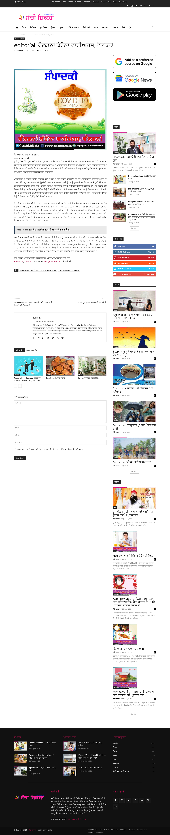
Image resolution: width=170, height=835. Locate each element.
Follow (151, 252)
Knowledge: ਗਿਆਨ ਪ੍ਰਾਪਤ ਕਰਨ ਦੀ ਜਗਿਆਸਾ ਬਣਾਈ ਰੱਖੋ (133, 316)
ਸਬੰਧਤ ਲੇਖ (19, 350)
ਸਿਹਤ (24, 27)
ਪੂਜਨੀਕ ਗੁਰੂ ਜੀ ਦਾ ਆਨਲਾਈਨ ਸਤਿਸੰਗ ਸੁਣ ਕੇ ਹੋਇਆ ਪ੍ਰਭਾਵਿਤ (133, 513)
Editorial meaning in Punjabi (69, 270)
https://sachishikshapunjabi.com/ (44, 321)
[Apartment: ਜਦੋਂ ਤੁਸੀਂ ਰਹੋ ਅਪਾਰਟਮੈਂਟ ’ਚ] (20, 771)
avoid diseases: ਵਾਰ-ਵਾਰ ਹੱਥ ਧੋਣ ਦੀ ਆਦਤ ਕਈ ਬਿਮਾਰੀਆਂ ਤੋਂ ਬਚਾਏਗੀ (33, 304)
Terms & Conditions (120, 2)
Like (152, 246)
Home (16, 35)
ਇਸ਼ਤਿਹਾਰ (87, 2)
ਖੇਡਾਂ (123, 27)
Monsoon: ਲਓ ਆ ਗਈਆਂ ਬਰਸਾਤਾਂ (132, 462)
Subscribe (150, 274)
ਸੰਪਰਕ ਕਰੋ (78, 2)
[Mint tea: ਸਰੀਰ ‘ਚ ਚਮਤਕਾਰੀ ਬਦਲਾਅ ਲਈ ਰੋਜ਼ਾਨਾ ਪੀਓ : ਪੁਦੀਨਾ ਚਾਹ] (134, 678)
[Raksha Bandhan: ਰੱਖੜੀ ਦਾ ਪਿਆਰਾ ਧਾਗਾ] (119, 179)
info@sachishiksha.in (77, 819)
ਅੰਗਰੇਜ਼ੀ (70, 2)
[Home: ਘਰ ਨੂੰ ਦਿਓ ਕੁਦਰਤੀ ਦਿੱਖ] (92, 366)
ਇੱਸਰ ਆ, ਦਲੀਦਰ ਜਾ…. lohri (128, 648)
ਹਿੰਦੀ (64, 2)
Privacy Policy (106, 2)
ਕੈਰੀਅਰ (33, 27)
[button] (153, 27)
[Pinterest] (145, 5)
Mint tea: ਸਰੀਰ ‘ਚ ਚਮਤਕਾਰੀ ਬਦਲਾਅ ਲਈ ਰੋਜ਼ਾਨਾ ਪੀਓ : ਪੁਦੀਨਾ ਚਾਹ (133, 693)
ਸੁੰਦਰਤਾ (53, 27)
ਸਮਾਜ (96, 27)
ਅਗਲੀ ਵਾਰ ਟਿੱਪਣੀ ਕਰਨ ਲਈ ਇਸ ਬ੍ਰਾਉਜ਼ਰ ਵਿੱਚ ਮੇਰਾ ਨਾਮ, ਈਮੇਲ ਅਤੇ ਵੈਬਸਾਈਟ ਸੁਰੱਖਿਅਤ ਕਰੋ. (51, 449)
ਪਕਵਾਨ (115, 27)
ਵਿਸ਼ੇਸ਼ (23, 35)
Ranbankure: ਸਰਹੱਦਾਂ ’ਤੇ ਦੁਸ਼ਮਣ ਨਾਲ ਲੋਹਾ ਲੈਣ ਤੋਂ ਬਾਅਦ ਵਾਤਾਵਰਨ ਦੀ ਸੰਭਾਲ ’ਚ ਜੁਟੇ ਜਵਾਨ (141, 217)
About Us (95, 2)
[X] (154, 5)
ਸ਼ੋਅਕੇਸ (22, 38)
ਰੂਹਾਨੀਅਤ (43, 27)
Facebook (18, 261)
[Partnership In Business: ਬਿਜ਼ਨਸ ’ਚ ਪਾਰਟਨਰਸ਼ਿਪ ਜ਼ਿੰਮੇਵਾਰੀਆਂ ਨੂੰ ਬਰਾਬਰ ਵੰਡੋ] (28, 366)
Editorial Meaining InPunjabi (46, 270)
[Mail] (141, 5)
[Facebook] (128, 5)
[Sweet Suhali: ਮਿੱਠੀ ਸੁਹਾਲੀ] (60, 366)
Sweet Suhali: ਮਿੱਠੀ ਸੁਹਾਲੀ (55, 378)
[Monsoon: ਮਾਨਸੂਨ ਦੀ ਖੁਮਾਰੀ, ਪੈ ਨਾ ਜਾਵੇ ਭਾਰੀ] (134, 411)
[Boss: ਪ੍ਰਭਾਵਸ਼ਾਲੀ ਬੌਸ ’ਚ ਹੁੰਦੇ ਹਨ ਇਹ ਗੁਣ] (134, 143)
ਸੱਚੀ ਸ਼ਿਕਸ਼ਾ (20, 51)
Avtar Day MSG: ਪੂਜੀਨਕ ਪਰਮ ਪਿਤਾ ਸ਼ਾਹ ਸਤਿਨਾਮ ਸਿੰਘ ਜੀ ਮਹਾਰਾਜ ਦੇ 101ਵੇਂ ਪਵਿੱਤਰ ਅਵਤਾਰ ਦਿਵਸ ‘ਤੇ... (134, 602)
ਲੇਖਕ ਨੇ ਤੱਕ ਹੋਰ (31, 350)
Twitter (27, 261)
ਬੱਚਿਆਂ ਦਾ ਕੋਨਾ (73, 27)
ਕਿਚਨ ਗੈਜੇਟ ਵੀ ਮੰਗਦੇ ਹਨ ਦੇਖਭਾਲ (90, 768)
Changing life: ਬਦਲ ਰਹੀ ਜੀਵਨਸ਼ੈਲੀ (92, 302)
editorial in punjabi (26, 270)
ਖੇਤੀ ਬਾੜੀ (86, 27)
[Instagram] (132, 5)
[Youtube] (63, 338)
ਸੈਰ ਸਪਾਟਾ (105, 27)
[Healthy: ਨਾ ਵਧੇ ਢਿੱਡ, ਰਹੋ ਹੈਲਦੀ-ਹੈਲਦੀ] (134, 541)
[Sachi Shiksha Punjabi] (29, 797)
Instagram (48, 261)
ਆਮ (115, 384)
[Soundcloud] (150, 5)
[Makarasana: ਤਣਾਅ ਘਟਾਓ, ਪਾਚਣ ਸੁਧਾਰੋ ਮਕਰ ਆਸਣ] (119, 192)
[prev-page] (15, 386)
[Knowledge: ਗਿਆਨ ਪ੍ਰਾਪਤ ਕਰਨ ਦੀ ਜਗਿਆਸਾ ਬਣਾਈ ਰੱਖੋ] (134, 300)
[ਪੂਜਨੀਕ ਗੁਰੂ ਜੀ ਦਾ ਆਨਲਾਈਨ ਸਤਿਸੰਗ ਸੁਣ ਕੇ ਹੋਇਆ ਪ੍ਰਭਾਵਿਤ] (134, 498)
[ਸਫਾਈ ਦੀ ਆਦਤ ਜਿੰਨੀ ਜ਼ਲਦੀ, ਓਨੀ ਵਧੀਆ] (69, 746)
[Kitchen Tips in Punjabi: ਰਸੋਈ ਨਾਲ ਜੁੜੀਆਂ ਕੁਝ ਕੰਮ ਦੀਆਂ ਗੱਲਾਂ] (69, 758)
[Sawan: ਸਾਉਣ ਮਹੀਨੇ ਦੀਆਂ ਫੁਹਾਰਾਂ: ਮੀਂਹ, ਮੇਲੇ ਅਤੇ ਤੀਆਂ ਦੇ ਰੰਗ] (20, 758)
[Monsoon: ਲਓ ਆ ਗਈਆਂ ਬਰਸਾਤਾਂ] (134, 448)
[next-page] (20, 386)
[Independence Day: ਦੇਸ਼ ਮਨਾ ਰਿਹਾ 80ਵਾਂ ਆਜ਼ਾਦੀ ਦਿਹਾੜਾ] (119, 205)
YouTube (58, 261)
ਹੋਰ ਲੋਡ (133, 228)
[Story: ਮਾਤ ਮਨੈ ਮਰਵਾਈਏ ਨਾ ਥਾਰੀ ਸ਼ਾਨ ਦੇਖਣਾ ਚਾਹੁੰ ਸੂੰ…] (134, 337)
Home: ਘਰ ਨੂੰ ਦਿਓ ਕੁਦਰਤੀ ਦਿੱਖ (88, 378)
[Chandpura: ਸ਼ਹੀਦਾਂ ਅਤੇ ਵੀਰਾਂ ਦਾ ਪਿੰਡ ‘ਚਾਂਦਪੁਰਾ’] (134, 374)
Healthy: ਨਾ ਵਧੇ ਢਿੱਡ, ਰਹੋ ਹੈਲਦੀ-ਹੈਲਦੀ (133, 555)
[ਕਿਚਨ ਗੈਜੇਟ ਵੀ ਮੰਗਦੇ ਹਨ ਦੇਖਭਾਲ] (69, 771)
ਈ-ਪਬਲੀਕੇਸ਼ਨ (56, 2)
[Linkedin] (136, 5)
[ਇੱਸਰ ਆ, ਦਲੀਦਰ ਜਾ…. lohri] (134, 634)
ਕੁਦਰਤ (62, 27)
